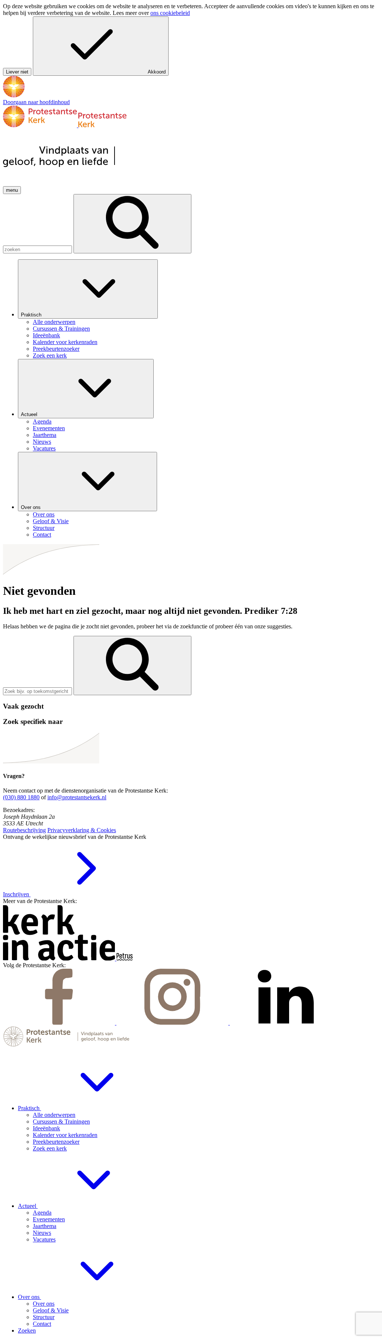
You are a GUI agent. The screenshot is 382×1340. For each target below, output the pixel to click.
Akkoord (157, 72)
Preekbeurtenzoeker (56, 1141)
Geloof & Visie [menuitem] (51, 521)
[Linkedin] (286, 1022)
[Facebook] (59, 1022)
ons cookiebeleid (170, 13)
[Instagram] (173, 1022)
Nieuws (42, 1233)
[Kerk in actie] (59, 958)
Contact (42, 1324)
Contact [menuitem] (42, 534)
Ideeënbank (46, 1128)
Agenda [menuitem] (42, 421)
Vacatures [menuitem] (44, 448)
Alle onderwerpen (54, 1115)
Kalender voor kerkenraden (65, 1135)
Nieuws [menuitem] (42, 441)
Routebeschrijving (24, 830)
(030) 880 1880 (21, 797)
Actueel (30, 414)
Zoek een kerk (50, 1148)
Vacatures (44, 1239)
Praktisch (32, 315)
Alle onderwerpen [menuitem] (54, 322)
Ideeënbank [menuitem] (46, 335)
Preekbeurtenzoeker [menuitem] (56, 349)
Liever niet (17, 72)
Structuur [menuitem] (43, 528)
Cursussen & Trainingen (61, 1121)
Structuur (43, 1317)
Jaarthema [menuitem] (44, 435)
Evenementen (49, 1219)
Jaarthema (44, 1226)
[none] (198, 309)
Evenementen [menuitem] (49, 428)
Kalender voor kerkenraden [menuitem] (65, 342)
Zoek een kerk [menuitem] (50, 355)
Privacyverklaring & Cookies (81, 830)
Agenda (42, 1212)
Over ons (31, 507)
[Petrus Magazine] (124, 958)
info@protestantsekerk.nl (76, 797)
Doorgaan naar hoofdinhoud (36, 102)
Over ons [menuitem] (43, 514)
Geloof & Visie (51, 1310)
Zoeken (27, 1330)
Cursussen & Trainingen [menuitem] (61, 328)
